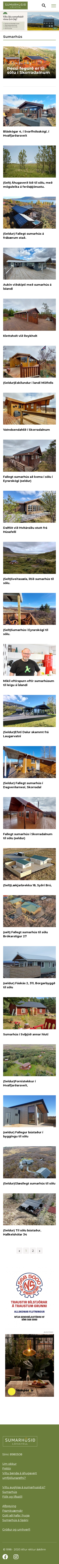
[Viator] (29, 21)
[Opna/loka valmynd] (53, 5)
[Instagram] (16, 1557)
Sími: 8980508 (12, 1454)
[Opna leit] (44, 5)
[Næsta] (40, 1251)
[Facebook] (5, 1557)
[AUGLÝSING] (29, 1365)
